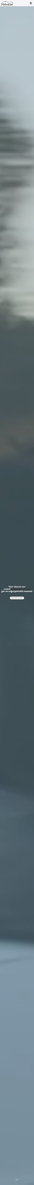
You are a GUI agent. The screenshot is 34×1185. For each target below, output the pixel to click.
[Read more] (17, 1178)
